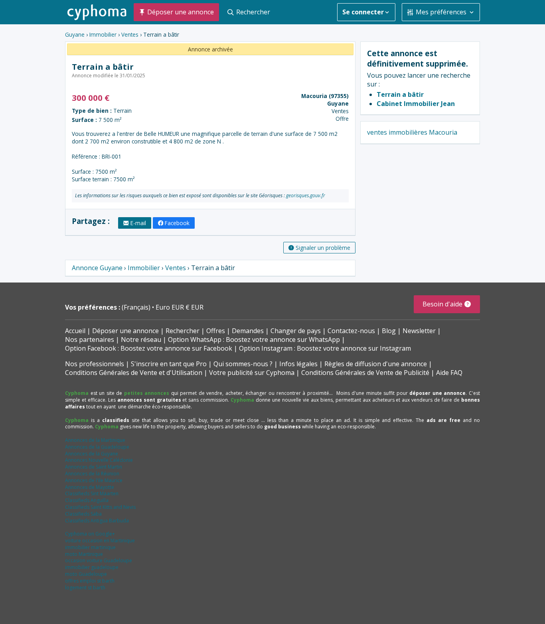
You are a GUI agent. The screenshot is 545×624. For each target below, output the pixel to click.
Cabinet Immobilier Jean (416, 103)
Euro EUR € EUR (179, 307)
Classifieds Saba (83, 513)
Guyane (75, 34)
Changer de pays (296, 330)
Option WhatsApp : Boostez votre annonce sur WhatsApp (254, 339)
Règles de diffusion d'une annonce (375, 363)
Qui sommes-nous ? (242, 363)
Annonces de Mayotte (89, 487)
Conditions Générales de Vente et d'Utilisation (133, 372)
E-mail (138, 223)
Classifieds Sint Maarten (91, 493)
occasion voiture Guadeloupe (98, 560)
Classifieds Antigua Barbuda (97, 520)
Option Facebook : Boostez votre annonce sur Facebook (148, 348)
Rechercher (182, 330)
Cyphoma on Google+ (90, 533)
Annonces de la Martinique (95, 440)
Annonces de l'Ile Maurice (93, 480)
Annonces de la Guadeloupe (97, 446)
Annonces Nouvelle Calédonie (99, 460)
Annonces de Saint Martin (93, 466)
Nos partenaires (89, 339)
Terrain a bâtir (400, 94)
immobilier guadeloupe (91, 567)
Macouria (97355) (325, 96)
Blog (389, 330)
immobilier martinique (90, 547)
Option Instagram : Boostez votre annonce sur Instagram (325, 348)
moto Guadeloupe (86, 574)
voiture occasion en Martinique (100, 540)
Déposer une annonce (125, 330)
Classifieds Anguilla (87, 500)
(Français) (137, 307)
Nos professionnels (94, 363)
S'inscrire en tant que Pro (169, 363)
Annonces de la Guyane (91, 453)
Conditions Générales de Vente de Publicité (365, 372)
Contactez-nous (351, 330)
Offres (215, 330)
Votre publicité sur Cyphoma (251, 372)
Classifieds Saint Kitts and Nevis (100, 507)
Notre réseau (141, 339)
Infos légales (298, 363)
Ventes (129, 34)
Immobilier (103, 34)
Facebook (177, 223)
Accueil (75, 330)
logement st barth (85, 587)
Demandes (248, 330)
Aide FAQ (449, 372)
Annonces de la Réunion (92, 473)
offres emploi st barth (90, 580)
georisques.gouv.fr (305, 195)
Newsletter (419, 330)
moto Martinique (84, 554)
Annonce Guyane (97, 267)
